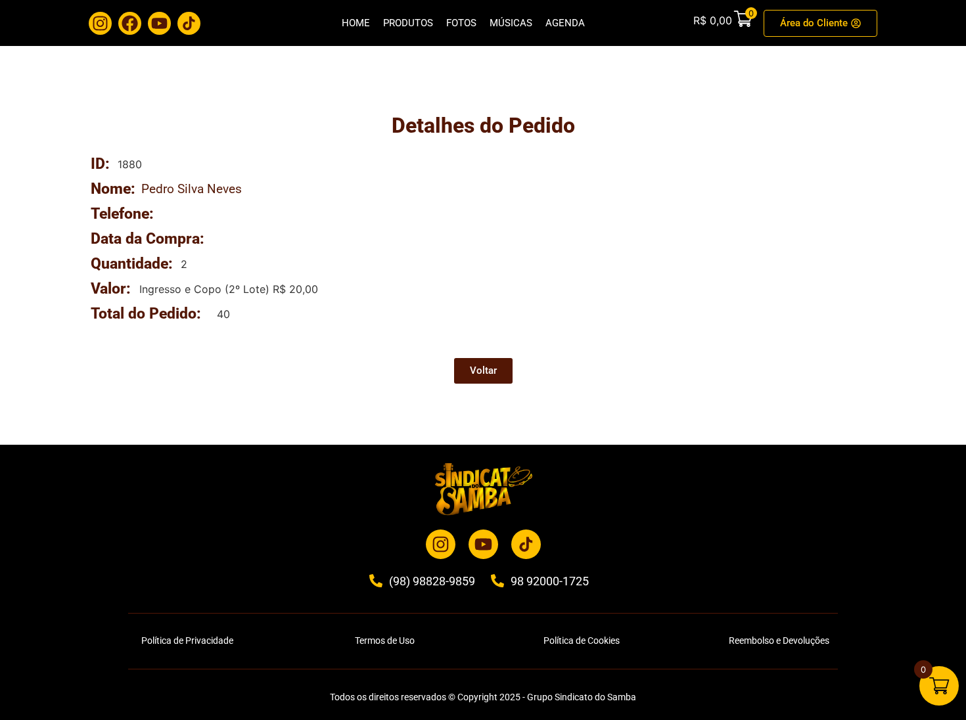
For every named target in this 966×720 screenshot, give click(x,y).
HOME (356, 23)
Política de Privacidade (187, 640)
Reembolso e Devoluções (779, 640)
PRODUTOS (408, 23)
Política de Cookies (581, 640)
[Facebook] (129, 23)
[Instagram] (100, 23)
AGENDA (565, 23)
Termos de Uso (385, 640)
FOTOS (461, 23)
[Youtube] (159, 23)
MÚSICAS (511, 23)
